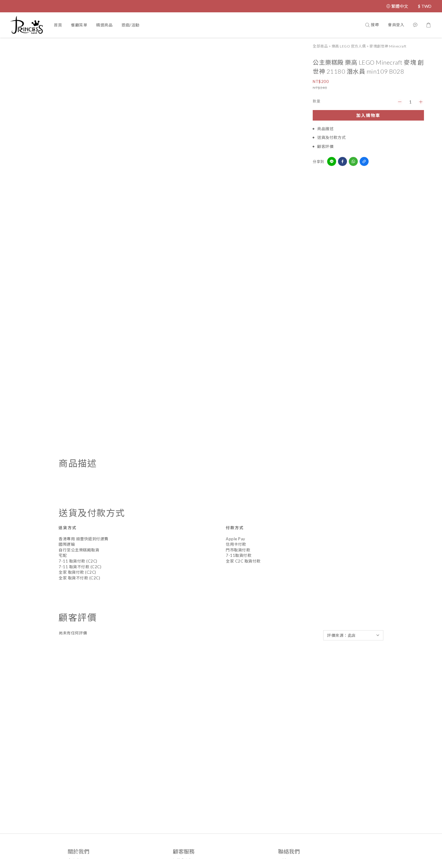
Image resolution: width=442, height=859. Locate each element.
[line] (331, 161)
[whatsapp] (353, 161)
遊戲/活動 (130, 25)
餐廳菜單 (79, 25)
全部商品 (320, 46)
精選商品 (104, 25)
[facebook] (342, 161)
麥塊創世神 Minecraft (388, 46)
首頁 (58, 25)
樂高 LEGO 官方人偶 (349, 46)
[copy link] (364, 161)
